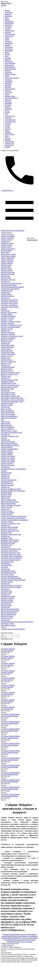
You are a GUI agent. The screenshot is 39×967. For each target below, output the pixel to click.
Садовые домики (6, 245)
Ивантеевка (9, 50)
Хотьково (8, 132)
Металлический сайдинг (9, 443)
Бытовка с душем (7, 320)
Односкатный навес (7, 412)
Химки (7, 131)
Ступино (8, 123)
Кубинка (8, 70)
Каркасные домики (7, 243)
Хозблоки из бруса (7, 403)
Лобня (7, 76)
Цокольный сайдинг (8, 465)
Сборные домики (7, 263)
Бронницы (8, 16)
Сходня (7, 125)
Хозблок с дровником (8, 338)
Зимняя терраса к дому (8, 383)
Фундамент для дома (8, 280)
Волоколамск (9, 21)
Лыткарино (9, 81)
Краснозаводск (10, 67)
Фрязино (8, 129)
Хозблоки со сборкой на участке (12, 336)
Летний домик (6, 267)
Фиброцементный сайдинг (10, 445)
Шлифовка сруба (6, 538)
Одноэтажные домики (8, 254)
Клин (6, 56)
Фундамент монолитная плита (11, 283)
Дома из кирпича (6, 270)
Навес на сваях (6, 409)
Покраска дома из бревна (9, 527)
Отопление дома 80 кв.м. (9, 305)
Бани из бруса (5, 423)
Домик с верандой (7, 260)
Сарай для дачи (6, 341)
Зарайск (7, 45)
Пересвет (8, 100)
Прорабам (12, 938)
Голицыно (8, 27)
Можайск (8, 85)
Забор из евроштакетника (9, 502)
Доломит (4, 471)
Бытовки (4, 309)
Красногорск (9, 65)
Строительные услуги (24, 936)
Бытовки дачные (6, 314)
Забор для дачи (6, 496)
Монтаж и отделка (21, 938)
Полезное (13, 936)
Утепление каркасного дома (10, 552)
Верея (7, 18)
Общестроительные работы (17, 940)
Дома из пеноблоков (8, 236)
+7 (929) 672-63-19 (7, 234)
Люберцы (8, 83)
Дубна (7, 40)
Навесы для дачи (6, 405)
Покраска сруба (6, 532)
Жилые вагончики (7, 340)
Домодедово (9, 36)
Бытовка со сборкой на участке (11, 325)
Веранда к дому (6, 363)
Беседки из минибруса (8, 361)
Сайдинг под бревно (8, 461)
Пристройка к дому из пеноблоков (12, 400)
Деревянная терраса (7, 381)
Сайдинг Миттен (6, 447)
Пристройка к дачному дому (10, 396)
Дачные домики (6, 294)
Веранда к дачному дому (9, 374)
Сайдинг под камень (8, 458)
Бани (2, 420)
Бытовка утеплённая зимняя (10, 327)
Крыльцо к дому (6, 592)
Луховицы (8, 80)
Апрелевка (8, 12)
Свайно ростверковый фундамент (12, 287)
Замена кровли (6, 603)
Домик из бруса (6, 247)
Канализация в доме (8, 543)
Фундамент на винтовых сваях (11, 432)
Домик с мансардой (7, 258)
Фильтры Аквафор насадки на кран (13, 491)
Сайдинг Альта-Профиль (9, 449)
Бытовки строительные (9, 312)
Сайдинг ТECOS (6, 451)
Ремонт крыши (6, 278)
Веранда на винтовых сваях (10, 372)
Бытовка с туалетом (7, 318)
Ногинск (8, 90)
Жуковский (8, 43)
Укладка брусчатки (7, 574)
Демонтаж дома (6, 472)
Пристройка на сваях (8, 394)
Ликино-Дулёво (10, 74)
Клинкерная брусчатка (8, 572)
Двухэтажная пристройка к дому (12, 401)
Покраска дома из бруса (9, 529)
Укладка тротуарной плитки (10, 560)
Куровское (8, 72)
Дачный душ (5, 476)
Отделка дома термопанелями (11, 578)
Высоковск (8, 25)
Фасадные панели (7, 582)
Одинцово (8, 92)
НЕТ (4, 5)
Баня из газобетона (7, 429)
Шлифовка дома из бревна (10, 540)
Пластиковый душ (7, 483)
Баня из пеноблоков (7, 427)
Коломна (8, 58)
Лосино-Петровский (12, 78)
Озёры (7, 94)
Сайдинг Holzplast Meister (9, 716)
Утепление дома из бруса (9, 551)
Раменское (8, 109)
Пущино (8, 107)
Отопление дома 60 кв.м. (9, 301)
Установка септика (7, 522)
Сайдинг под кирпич (8, 456)
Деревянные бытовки (8, 316)
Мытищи (8, 87)
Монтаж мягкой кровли (9, 612)
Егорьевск (8, 41)
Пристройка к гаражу (8, 625)
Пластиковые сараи (7, 345)
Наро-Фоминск (10, 89)
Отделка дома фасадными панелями (13, 580)
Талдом (7, 127)
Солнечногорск (10, 120)
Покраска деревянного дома (10, 523)
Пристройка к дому (7, 389)
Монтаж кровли (6, 605)
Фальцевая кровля (7, 602)
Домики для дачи (6, 239)
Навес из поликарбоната (9, 416)
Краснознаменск (10, 69)
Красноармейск (10, 63)
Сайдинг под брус (7, 463)
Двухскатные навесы (8, 414)
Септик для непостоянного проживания (14, 520)
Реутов (7, 110)
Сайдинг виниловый (8, 441)
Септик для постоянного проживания (14, 516)
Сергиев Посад (10, 116)
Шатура (7, 138)
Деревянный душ (7, 481)
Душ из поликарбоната (8, 480)
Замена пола (5, 589)
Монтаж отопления (7, 296)
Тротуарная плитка (7, 562)
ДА (2, 5)
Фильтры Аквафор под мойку (11, 489)
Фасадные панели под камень (11, 587)
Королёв (7, 60)
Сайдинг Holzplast (7, 452)
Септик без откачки (7, 512)
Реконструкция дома (8, 272)
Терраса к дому (6, 376)
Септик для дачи (6, 511)
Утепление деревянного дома (11, 549)
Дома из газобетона (7, 238)
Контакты (9, 230)
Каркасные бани (6, 425)
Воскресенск (9, 23)
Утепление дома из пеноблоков (11, 556)
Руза (6, 114)
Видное (7, 20)
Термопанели (5, 563)
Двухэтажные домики (8, 256)
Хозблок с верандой (7, 332)
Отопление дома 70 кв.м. (9, 303)
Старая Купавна (10, 121)
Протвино (8, 103)
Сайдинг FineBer (6, 454)
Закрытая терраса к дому (9, 387)
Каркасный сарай (7, 350)
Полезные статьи (6, 618)
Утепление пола (6, 591)
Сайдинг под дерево (8, 460)
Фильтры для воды (7, 485)
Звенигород (9, 47)
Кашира (7, 54)
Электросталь (9, 143)
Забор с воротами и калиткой (11, 505)
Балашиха (8, 14)
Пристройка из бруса (8, 392)
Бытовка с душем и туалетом (10, 321)
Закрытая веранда (7, 370)
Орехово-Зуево (10, 96)
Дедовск (7, 29)
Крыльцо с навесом (7, 598)
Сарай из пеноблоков (8, 354)
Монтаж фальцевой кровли (10, 609)
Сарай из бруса (6, 349)
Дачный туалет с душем (9, 431)
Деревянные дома (7, 290)
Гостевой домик (6, 250)
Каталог (3, 230)
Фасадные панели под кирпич (11, 585)
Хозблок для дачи (7, 329)
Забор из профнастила (8, 500)
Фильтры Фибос (6, 494)
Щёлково (8, 140)
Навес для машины (7, 411)
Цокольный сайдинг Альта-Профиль (13, 469)
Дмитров (8, 32)
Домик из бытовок (7, 261)
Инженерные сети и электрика (22, 942)
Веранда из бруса (7, 369)
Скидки (27, 934)
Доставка (16, 230)
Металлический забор (8, 503)
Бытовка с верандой (7, 323)
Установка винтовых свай (9, 436)
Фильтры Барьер (6, 492)
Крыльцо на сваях (7, 600)
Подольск (8, 101)
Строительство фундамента (10, 289)
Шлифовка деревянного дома (11, 534)
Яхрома (7, 147)
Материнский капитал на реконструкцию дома (17, 622)
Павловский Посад (11, 98)
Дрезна (7, 38)
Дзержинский (9, 30)
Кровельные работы (7, 274)
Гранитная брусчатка (8, 571)
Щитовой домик (6, 269)
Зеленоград (8, 49)
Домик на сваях (6, 265)
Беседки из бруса (6, 360)
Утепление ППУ (6, 565)
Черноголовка (9, 134)
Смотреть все (5, 241)
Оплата (21, 230)
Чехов (7, 136)
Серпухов (8, 118)
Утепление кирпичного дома (11, 554)
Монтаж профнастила (8, 614)
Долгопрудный (10, 34)
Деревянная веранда (8, 367)
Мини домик (5, 252)
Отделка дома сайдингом (9, 576)
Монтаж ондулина (7, 616)
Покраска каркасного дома (10, 531)
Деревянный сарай (7, 347)
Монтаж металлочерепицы (10, 611)
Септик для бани (6, 514)
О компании (12, 934)
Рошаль (7, 112)
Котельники (9, 61)
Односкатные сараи (7, 352)
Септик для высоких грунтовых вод (13, 518)
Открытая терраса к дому (9, 380)
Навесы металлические (9, 418)
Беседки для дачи (6, 356)
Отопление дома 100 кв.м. (10, 307)
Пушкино (8, 105)
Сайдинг (4, 438)
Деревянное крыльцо (8, 596)
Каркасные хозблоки (8, 334)
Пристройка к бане (7, 623)
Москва (7, 10)
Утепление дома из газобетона (11, 558)
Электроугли (9, 145)
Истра (7, 52)
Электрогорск (9, 141)
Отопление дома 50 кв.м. (9, 300)
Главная (3, 629)
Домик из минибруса (8, 249)
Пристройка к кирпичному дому (12, 398)
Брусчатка (4, 567)
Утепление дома (6, 545)
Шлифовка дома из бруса (9, 542)
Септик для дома (6, 507)
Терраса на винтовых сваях (10, 385)
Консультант (20, 934)
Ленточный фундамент (9, 285)
